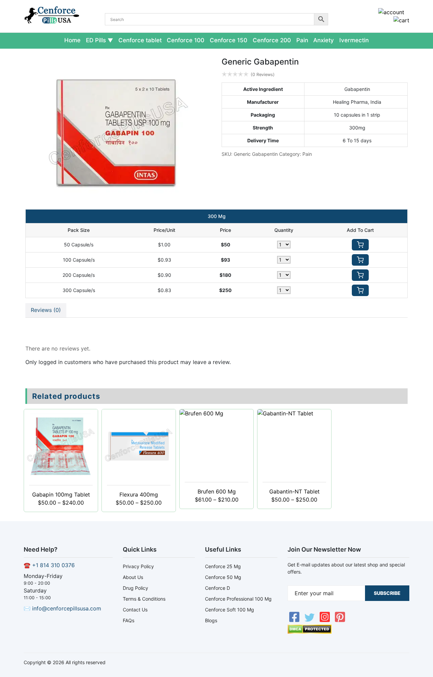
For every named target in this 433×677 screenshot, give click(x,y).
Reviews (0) (46, 310)
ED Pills (96, 40)
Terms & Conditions (144, 599)
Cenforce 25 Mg (223, 566)
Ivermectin (354, 40)
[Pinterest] (340, 620)
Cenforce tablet (140, 40)
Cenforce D (217, 588)
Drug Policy (135, 588)
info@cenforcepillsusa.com (66, 608)
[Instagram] (326, 620)
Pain (302, 40)
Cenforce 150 (228, 40)
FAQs (128, 620)
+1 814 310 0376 (53, 565)
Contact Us (135, 609)
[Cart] (401, 20)
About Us (133, 577)
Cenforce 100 (185, 40)
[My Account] (391, 12)
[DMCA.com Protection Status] (310, 631)
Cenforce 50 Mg (223, 577)
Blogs (211, 620)
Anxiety (323, 40)
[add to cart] (360, 244)
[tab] (45, 310)
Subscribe (387, 593)
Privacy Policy (138, 566)
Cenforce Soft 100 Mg (229, 609)
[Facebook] (295, 620)
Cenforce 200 (272, 40)
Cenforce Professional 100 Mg (238, 599)
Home (72, 40)
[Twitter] (310, 620)
